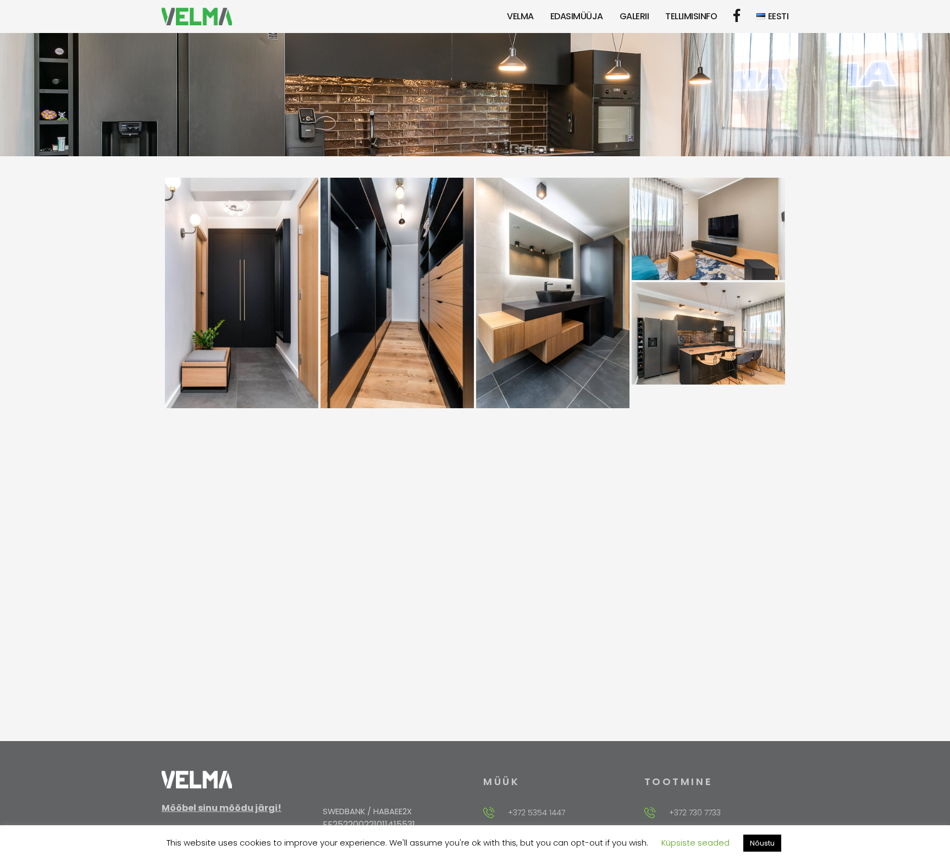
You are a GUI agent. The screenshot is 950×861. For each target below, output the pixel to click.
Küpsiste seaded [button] (695, 842)
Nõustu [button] (762, 843)
